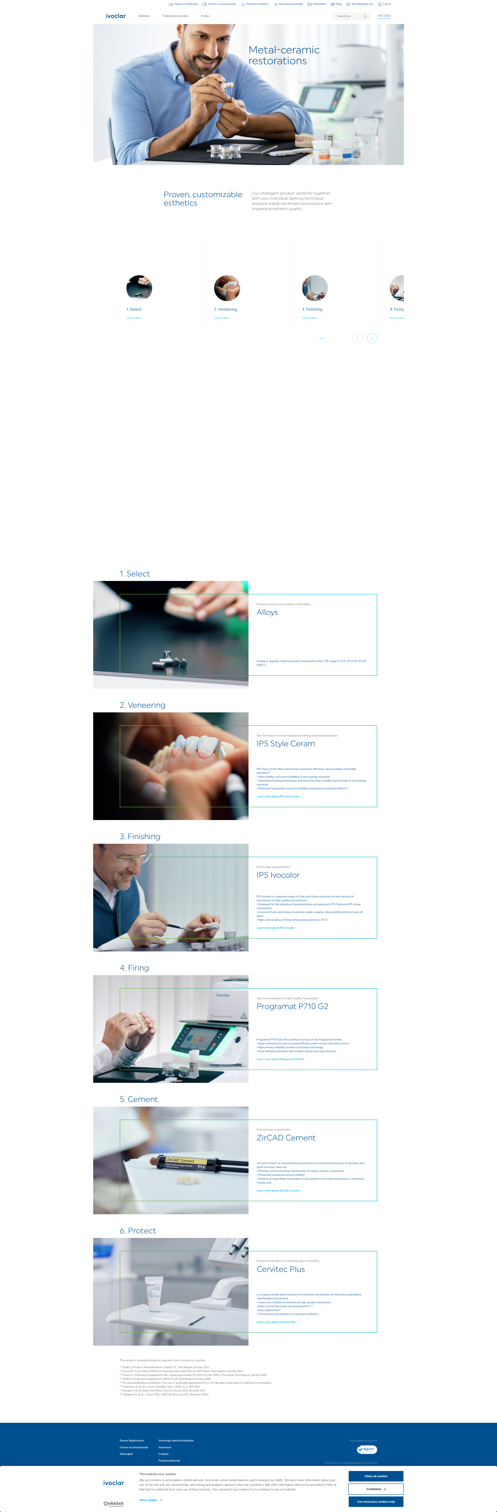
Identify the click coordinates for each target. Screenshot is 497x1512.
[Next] (372, 338)
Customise (374, 1489)
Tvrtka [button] (205, 16)
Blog (339, 4)
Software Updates (257, 4)
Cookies (164, 1454)
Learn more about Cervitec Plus (276, 1322)
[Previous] (358, 338)
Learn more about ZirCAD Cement (278, 1191)
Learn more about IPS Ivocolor (275, 928)
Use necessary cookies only (376, 1501)
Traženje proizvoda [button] (175, 16)
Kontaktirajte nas (362, 4)
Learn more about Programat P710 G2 (280, 1059)
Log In (387, 4)
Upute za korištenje (186, 4)
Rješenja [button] (143, 16)
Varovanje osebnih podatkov (176, 1441)
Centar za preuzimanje (222, 4)
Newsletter (319, 4)
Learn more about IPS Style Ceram (278, 796)
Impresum (165, 1447)
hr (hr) (384, 16)
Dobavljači (126, 1454)
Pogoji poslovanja (169, 1461)
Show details (148, 1500)
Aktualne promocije (291, 4)
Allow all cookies (376, 1476)
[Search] (365, 16)
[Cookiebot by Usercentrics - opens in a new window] (114, 1504)
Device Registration (132, 1441)
